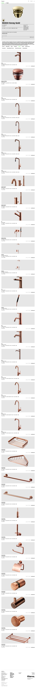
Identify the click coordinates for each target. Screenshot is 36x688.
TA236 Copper (3, 574)
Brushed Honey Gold (18, 48)
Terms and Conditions (4, 678)
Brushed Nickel (25, 48)
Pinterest (33, 674)
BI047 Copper (3, 187)
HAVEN (20, 673)
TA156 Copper (3, 468)
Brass (12, 46)
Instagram (33, 672)
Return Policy (3, 677)
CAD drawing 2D (25, 27)
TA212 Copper (3, 503)
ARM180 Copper (3, 116)
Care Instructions (3, 674)
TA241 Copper (3, 592)
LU (5, 64)
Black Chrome (27, 46)
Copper (19, 46)
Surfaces (11, 677)
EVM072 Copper (3, 344)
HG (12, 64)
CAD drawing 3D (25, 28)
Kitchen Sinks (12, 674)
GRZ (7, 378)
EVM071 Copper (3, 326)
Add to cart (31, 37)
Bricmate (20, 672)
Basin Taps (11, 675)
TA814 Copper (3, 645)
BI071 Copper (3, 222)
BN (16, 64)
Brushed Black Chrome (10, 48)
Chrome (3, 46)
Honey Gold (4, 48)
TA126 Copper (3, 450)
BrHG (17, 117)
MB (3, 64)
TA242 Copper (3, 610)
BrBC (14, 64)
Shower (11, 672)
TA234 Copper (3, 537)
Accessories (12, 676)
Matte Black (7, 46)
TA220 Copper (3, 519)
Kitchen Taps (12, 673)
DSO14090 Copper (4, 308)
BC (10, 64)
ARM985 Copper (3, 171)
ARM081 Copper (3, 98)
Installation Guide (26, 26)
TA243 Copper (3, 628)
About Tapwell (3, 673)
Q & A (2, 675)
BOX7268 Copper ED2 (4, 255)
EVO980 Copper (3, 432)
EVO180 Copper (3, 395)
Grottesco (15, 46)
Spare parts (25, 29)
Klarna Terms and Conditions (29, 679)
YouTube (33, 673)
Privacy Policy (3, 676)
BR (8, 64)
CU (7, 64)
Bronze (23, 46)
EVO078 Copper (3, 377)
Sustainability (3, 679)
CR (1, 64)
